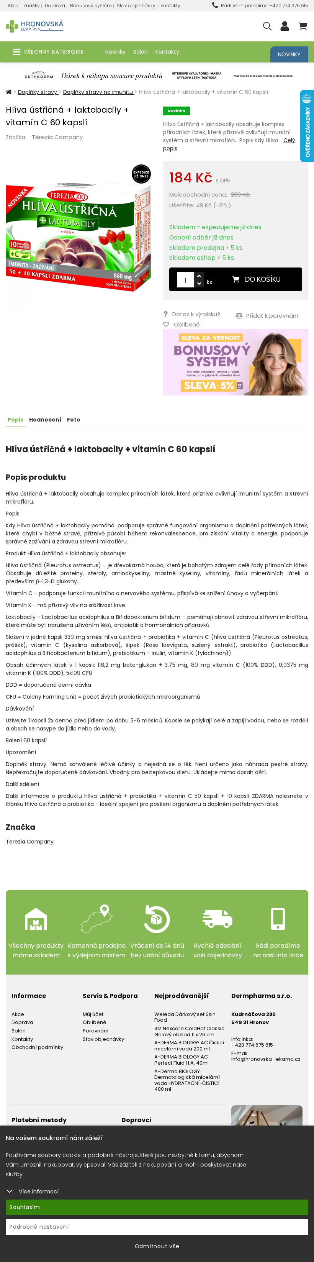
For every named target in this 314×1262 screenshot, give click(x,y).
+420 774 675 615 (252, 1045)
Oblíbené (94, 1022)
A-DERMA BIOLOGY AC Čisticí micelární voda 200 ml (189, 1045)
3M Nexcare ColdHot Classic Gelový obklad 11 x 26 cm (189, 1031)
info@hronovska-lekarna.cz (266, 1059)
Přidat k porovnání (271, 316)
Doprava (55, 5)
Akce (13, 5)
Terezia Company (57, 137)
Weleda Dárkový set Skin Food (185, 1017)
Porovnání (95, 1030)
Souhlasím (25, 1207)
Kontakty (170, 5)
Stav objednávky (136, 5)
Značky (31, 5)
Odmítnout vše (157, 1246)
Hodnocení (45, 419)
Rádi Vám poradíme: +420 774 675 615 (264, 5)
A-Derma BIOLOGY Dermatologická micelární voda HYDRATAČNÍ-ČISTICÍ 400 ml (187, 1080)
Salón (140, 52)
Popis (15, 419)
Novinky (115, 52)
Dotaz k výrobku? (196, 314)
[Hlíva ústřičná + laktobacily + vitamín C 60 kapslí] (78, 237)
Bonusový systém (91, 5)
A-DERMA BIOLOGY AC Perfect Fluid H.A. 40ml (181, 1060)
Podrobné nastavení (39, 1227)
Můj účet (93, 1014)
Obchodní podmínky (37, 1047)
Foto (73, 419)
